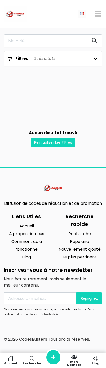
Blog (26, 257)
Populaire (79, 241)
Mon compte (74, 362)
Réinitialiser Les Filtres (53, 142)
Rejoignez (89, 298)
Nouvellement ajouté (80, 249)
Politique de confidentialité (36, 314)
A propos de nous (26, 234)
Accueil (26, 226)
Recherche (79, 234)
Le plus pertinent (79, 257)
